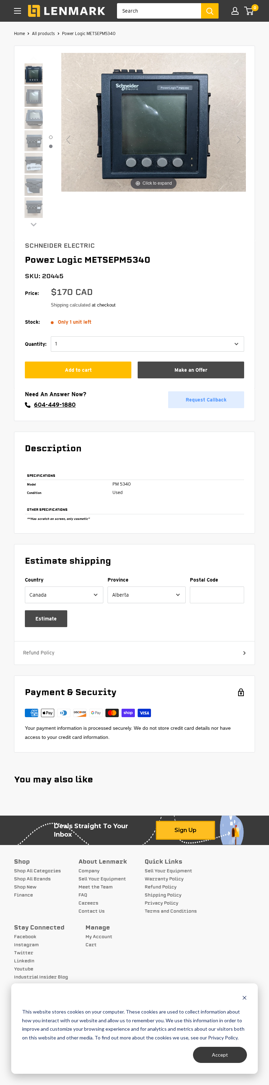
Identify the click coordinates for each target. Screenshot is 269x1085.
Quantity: (36, 344)
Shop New (25, 887)
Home (19, 33)
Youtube (23, 969)
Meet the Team (95, 887)
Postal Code (204, 580)
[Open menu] (17, 11)
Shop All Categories (37, 870)
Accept (220, 1055)
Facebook (25, 936)
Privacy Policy (161, 903)
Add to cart (78, 370)
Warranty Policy (164, 879)
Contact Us (91, 911)
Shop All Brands (32, 879)
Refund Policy (38, 652)
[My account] (235, 11)
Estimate (46, 619)
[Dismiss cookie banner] (244, 998)
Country (34, 580)
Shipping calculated (70, 305)
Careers (88, 903)
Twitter (23, 952)
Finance (23, 895)
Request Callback (206, 400)
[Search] (210, 11)
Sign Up (185, 830)
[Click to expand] (153, 122)
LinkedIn (24, 961)
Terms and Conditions (171, 911)
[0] (249, 11)
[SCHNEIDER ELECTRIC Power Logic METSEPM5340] (33, 74)
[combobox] (159, 11)
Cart (91, 944)
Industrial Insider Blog (41, 977)
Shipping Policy (163, 895)
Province (118, 580)
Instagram (26, 944)
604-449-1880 (55, 404)
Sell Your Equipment (102, 879)
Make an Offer (190, 370)
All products (43, 33)
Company (88, 870)
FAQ (82, 895)
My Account (98, 936)
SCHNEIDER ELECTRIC (60, 245)
